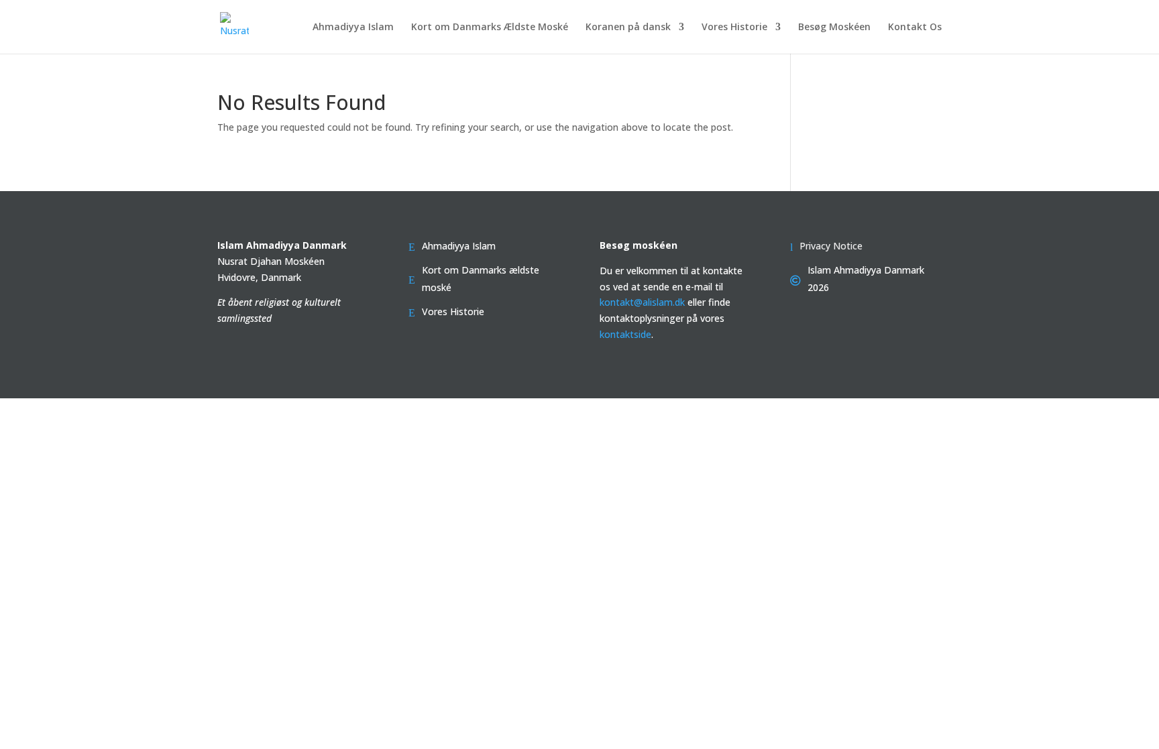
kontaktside (625, 334)
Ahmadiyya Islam (353, 27)
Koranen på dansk (628, 27)
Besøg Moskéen (834, 27)
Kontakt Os (915, 27)
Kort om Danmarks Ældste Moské (489, 27)
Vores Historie (734, 27)
